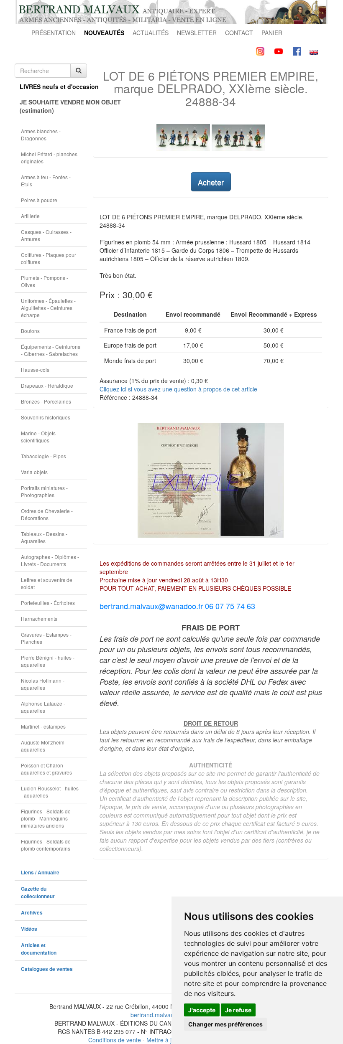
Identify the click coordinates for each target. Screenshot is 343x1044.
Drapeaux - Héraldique (47, 385)
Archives (32, 912)
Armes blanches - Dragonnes (41, 134)
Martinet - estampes (43, 726)
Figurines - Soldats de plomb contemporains (46, 845)
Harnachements (39, 618)
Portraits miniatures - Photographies (44, 491)
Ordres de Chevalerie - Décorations (47, 514)
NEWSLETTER (197, 32)
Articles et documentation (38, 949)
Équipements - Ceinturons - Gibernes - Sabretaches (50, 350)
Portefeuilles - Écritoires (48, 602)
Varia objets (34, 471)
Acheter (211, 181)
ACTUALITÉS (151, 32)
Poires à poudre (39, 199)
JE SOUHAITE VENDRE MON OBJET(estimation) (53, 106)
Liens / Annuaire (40, 872)
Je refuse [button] (238, 1010)
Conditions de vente (114, 1040)
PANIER (271, 32)
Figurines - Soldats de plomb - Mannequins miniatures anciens (46, 818)
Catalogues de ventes (47, 969)
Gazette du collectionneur (38, 892)
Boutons (30, 330)
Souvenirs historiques (45, 417)
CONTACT (239, 32)
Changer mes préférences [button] (225, 1024)
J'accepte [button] (201, 1010)
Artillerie (30, 215)
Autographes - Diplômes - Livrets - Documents (50, 560)
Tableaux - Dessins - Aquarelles (44, 537)
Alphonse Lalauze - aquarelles (43, 707)
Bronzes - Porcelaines (46, 401)
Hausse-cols (35, 369)
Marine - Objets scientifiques (38, 436)
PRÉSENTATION (53, 32)
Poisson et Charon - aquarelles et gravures (46, 769)
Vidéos (29, 928)
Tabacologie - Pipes (43, 456)
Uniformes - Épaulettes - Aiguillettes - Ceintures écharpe (48, 307)
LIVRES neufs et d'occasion (53, 86)
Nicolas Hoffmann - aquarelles (42, 684)
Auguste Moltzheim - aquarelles (44, 746)
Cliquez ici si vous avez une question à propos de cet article (178, 389)
